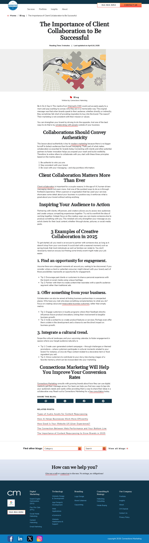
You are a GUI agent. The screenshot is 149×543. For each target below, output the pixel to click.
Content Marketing (33, 521)
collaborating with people (67, 125)
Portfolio (122, 496)
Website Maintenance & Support (57, 521)
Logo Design (79, 496)
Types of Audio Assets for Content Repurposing (62, 414)
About (121, 505)
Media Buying (102, 505)
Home (13, 15)
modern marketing (79, 143)
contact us (64, 473)
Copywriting (78, 505)
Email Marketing (36, 527)
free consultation (96, 391)
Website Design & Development (58, 497)
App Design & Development (57, 503)
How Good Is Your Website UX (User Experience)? (63, 423)
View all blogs (117, 448)
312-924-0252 (109, 5)
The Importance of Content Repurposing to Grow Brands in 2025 (71, 433)
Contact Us (130, 5)
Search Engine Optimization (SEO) (35, 501)
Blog (22, 15)
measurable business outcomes (75, 303)
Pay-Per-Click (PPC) (35, 508)
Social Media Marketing (34, 515)
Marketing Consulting (100, 500)
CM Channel (123, 509)
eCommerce (56, 515)
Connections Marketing (47, 383)
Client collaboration (45, 186)
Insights (122, 500)
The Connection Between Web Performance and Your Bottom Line (72, 428)
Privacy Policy (124, 517)
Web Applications (56, 510)
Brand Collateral (80, 500)
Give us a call (51, 473)
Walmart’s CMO (74, 106)
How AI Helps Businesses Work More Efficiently (62, 419)
